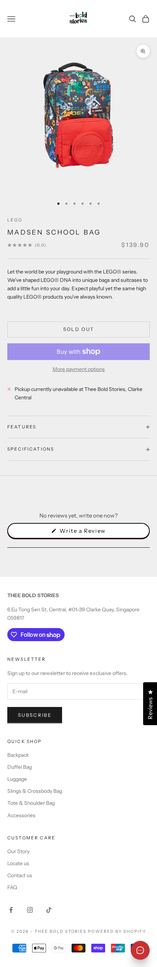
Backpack (18, 755)
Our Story (18, 851)
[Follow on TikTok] (49, 910)
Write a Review (94, 533)
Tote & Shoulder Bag (31, 803)
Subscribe (34, 715)
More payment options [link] (79, 369)
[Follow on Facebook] (11, 910)
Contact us (19, 875)
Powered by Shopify (117, 931)
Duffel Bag (19, 767)
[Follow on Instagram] (30, 910)
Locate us (18, 863)
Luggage (17, 779)
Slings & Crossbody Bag (34, 791)
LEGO (15, 220)
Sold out (78, 329)
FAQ (12, 887)
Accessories (21, 815)
